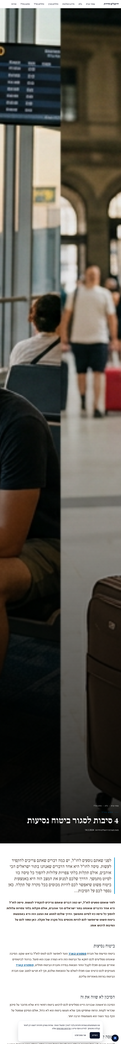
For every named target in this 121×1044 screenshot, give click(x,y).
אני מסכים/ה (80, 1035)
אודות (13, 4)
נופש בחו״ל (25, 4)
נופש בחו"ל (98, 805)
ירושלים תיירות (111, 4)
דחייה (95, 1035)
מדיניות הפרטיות (64, 1028)
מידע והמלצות (68, 4)
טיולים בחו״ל (39, 4)
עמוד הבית (90, 4)
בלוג (80, 4)
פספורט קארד (77, 954)
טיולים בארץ (53, 4)
